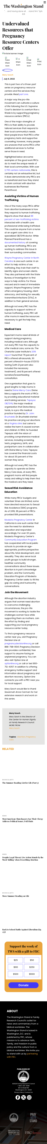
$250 (31, 967)
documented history (15, 242)
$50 (31, 960)
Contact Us (29, 1092)
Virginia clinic (15, 423)
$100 (15, 967)
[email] (29, 62)
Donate (23, 985)
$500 (15, 974)
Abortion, (21, 737)
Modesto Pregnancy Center (19, 519)
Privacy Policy (19, 1092)
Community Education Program (21, 539)
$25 (15, 960)
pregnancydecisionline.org (18, 643)
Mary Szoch (7, 75)
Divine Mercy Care (21, 390)
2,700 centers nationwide (17, 170)
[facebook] (7, 62)
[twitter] (18, 62)
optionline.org (11, 663)
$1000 (32, 974)
